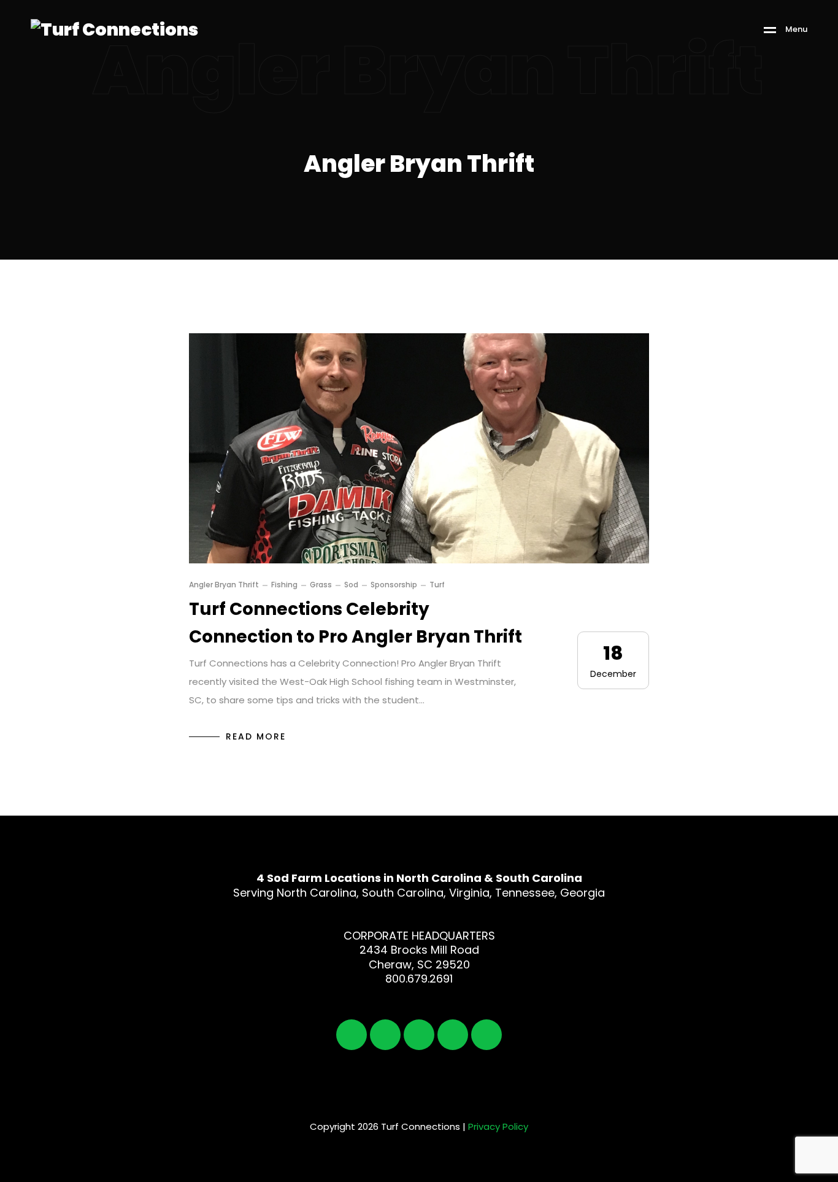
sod (351, 585)
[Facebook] (351, 1034)
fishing (284, 585)
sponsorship (394, 585)
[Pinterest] (452, 1034)
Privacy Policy (498, 1126)
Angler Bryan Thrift (224, 585)
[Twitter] (385, 1034)
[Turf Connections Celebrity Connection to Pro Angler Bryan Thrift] (419, 448)
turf (437, 585)
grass (321, 585)
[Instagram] (419, 1034)
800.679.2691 (419, 978)
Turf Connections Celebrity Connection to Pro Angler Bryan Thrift (355, 623)
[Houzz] (486, 1034)
